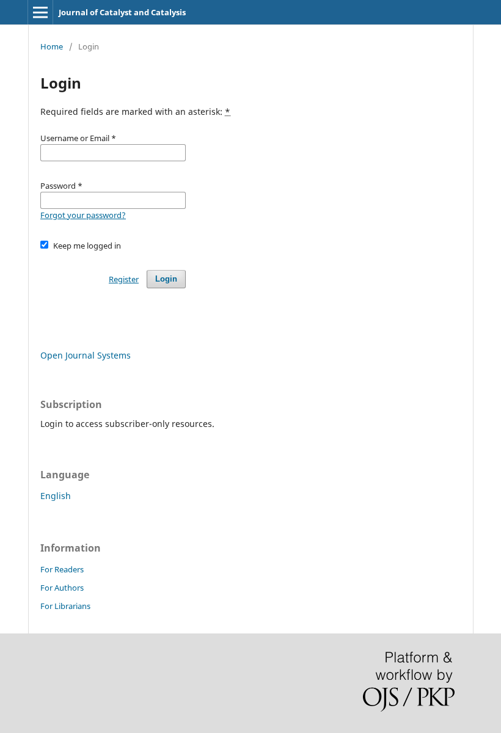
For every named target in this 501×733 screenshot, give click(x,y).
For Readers (62, 569)
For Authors (62, 587)
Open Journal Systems (85, 355)
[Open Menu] (40, 12)
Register (124, 279)
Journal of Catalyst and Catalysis (122, 12)
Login (166, 278)
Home (51, 46)
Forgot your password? (83, 215)
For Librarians (65, 605)
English (55, 495)
